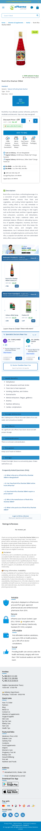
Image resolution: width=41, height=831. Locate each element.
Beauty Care (6, 755)
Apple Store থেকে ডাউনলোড (10, 179)
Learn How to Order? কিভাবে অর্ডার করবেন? (18, 328)
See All (34, 335)
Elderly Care (6, 723)
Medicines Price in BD (10, 736)
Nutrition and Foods (9, 762)
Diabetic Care (7, 738)
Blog (3, 707)
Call (20, 358)
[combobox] (20, 15)
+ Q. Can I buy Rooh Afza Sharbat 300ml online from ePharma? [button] (19, 484)
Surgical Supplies (8, 716)
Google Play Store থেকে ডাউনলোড (12, 176)
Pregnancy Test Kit (9, 752)
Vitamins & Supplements (10, 714)
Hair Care (5, 726)
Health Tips (6, 728)
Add (17, 286)
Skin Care (5, 719)
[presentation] (5, 310)
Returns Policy (17, 823)
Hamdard (5, 86)
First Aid (5, 759)
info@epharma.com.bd (17, 776)
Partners (5, 705)
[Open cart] (37, 7)
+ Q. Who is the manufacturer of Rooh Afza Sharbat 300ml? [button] (18, 500)
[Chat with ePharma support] (31, 7)
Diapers (5, 748)
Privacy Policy (8, 823)
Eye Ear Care (6, 721)
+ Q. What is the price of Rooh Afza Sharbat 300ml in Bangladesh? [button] (18, 476)
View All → (34, 258)
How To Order (7, 703)
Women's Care (7, 750)
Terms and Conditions (29, 823)
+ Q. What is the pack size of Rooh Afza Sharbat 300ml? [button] (20, 509)
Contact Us (6, 712)
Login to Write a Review (20, 517)
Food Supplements (9, 745)
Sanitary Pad (6, 741)
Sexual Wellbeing (8, 757)
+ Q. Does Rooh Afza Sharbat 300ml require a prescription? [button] (19, 492)
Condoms (5, 743)
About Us (5, 710)
